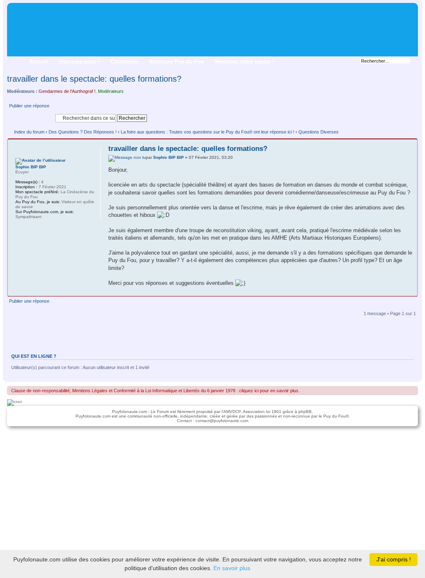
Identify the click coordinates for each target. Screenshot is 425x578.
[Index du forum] (14, 8)
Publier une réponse (29, 105)
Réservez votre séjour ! (244, 61)
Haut (410, 289)
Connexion (124, 61)
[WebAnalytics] (212, 435)
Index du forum (29, 131)
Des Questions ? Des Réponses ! (83, 131)
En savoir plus (231, 568)
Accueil (38, 61)
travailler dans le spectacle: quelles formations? (94, 78)
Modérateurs (111, 91)
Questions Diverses (318, 131)
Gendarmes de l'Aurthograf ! (67, 91)
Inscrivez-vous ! (79, 61)
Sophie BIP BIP (168, 157)
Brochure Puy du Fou (176, 61)
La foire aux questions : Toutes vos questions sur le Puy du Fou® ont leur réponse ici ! (207, 131)
